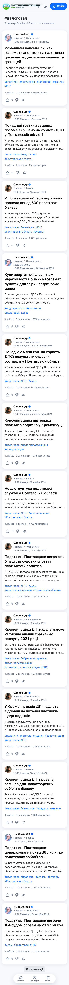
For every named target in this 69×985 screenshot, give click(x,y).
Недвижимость (21, 265)
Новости (17, 38)
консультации (15, 449)
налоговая (44, 81)
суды (25, 154)
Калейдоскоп (33, 620)
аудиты (39, 231)
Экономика (32, 38)
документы (28, 81)
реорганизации (39, 513)
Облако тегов (34, 23)
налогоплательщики (35, 444)
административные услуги (23, 667)
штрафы (54, 876)
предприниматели (49, 808)
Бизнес (30, 188)
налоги (10, 735)
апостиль (12, 81)
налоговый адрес (17, 312)
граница (59, 81)
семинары (28, 808)
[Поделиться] (24, 100)
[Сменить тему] (45, 6)
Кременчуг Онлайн (14, 23)
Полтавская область (19, 159)
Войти (60, 6)
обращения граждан (34, 658)
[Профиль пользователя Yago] (8, 115)
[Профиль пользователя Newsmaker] (8, 38)
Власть (30, 479)
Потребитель (33, 261)
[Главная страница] (22, 6)
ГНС (8, 86)
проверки (28, 227)
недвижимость (15, 308)
